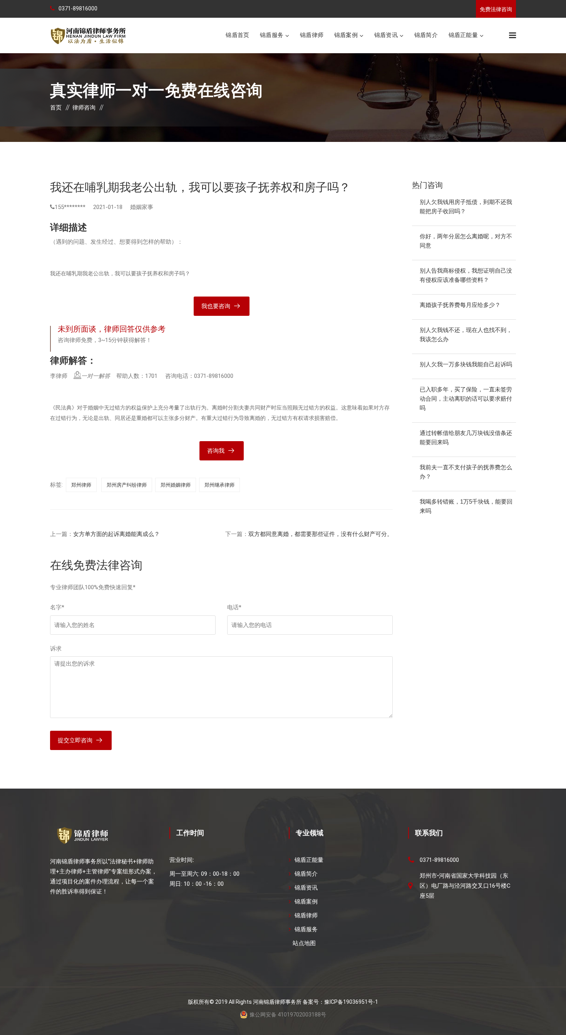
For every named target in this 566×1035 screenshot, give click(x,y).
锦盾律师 (311, 35)
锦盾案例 (346, 35)
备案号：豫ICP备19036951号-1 (340, 1002)
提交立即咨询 (75, 740)
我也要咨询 (215, 306)
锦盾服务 (271, 35)
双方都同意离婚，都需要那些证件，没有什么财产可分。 (320, 534)
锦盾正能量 (463, 35)
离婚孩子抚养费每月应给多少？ (460, 305)
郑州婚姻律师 (176, 485)
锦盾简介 (426, 35)
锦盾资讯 (386, 35)
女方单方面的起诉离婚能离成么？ (116, 534)
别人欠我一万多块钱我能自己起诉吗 (466, 364)
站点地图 (304, 943)
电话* (234, 607)
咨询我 (215, 450)
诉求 (56, 648)
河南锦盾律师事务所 (277, 1002)
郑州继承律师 (219, 485)
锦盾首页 (237, 35)
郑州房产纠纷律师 (127, 485)
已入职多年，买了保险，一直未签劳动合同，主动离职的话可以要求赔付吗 (466, 398)
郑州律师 (81, 485)
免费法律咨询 (496, 9)
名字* (57, 607)
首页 (56, 107)
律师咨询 (83, 107)
